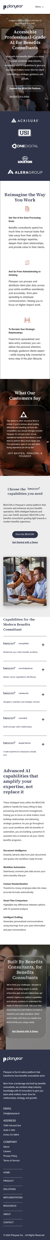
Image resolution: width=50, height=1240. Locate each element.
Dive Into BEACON (25, 534)
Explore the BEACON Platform (25, 89)
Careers (7, 1151)
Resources (9, 1206)
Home (6, 1173)
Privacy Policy (10, 1156)
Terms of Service (11, 1161)
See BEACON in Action (19, 97)
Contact (8, 1223)
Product (8, 1181)
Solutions (9, 1189)
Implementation (12, 1198)
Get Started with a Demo (25, 542)
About (6, 1147)
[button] (36, 7)
